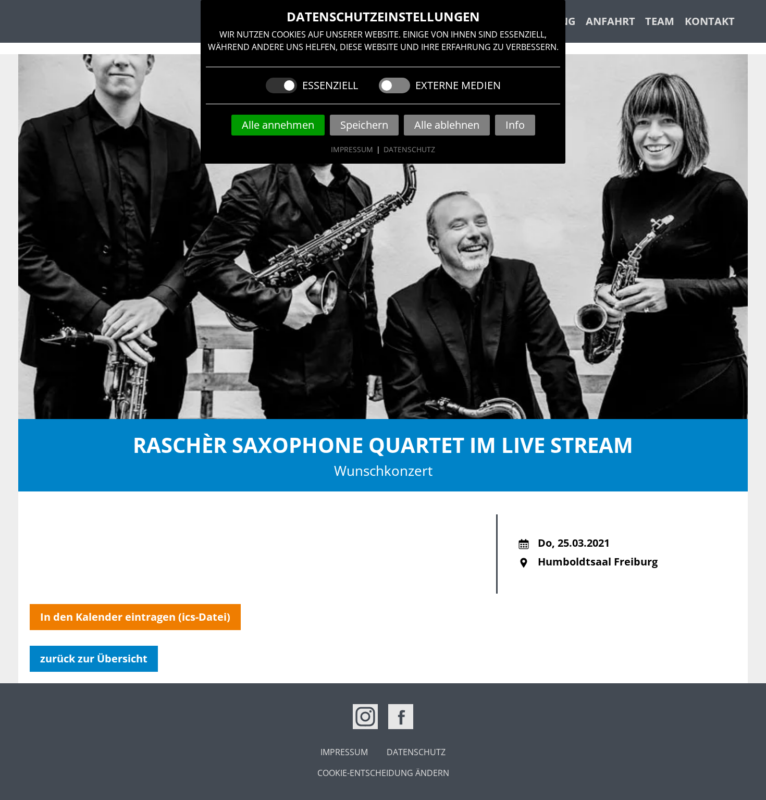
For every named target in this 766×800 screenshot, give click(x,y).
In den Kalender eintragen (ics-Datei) (135, 617)
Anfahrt (610, 21)
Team (659, 21)
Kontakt (710, 21)
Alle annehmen (278, 125)
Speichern (364, 125)
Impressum (352, 149)
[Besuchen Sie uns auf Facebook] (400, 716)
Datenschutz (409, 149)
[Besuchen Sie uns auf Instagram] (365, 716)
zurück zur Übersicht (93, 658)
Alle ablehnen (446, 125)
